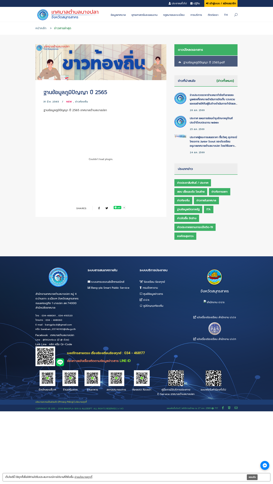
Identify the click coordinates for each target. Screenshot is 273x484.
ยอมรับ (252, 477)
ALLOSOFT (87, 408)
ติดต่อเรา (213, 15)
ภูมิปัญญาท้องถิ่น (152, 306)
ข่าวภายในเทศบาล (206, 200)
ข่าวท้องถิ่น (81, 101)
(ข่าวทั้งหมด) (225, 80)
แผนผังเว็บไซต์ (173, 408)
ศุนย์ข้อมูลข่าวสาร (152, 294)
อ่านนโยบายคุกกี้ (83, 477)
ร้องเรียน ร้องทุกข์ (154, 282)
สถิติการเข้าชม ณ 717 (200, 408)
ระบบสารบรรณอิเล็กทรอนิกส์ (107, 282)
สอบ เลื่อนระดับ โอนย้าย (191, 192)
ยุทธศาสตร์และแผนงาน (144, 15)
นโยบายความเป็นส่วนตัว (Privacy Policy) (54, 402)
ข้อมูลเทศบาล (118, 15)
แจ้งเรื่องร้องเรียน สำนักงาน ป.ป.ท (216, 339)
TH (226, 15)
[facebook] (223, 408)
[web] (229, 408)
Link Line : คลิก (44, 344)
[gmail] (236, 408)
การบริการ (196, 15)
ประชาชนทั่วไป (179, 3)
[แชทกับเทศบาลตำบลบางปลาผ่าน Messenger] (264, 465)
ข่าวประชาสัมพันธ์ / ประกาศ (192, 183)
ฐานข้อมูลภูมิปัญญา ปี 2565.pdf (204, 62)
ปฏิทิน (197, 3)
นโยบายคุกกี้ (81, 402)
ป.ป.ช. (146, 300)
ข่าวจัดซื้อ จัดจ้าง (186, 218)
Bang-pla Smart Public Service (109, 288)
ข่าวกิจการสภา (220, 192)
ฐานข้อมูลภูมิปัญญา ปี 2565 (75, 92)
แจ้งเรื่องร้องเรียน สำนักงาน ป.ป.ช (216, 317)
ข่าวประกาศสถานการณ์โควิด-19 (195, 227)
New (69, 101)
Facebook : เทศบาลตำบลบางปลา (54, 335)
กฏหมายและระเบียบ (174, 15)
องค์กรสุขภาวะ (185, 236)
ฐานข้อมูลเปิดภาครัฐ (188, 209)
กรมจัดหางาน (150, 288)
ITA (209, 209)
